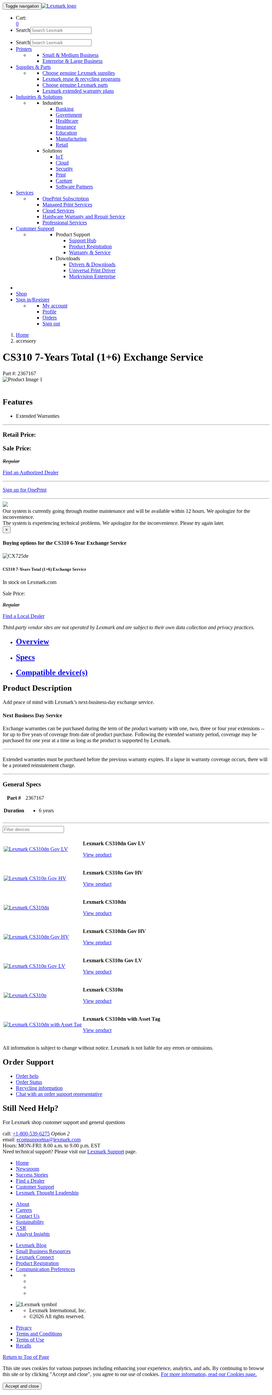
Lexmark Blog (31, 1245)
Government (69, 115)
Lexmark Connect (35, 1257)
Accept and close (22, 1386)
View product (97, 855)
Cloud (62, 163)
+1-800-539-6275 (31, 1133)
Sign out (51, 323)
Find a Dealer (30, 1181)
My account (54, 305)
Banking (65, 109)
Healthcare (67, 121)
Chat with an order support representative (59, 1094)
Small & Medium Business (70, 55)
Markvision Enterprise (92, 276)
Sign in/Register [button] (32, 299)
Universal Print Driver (92, 270)
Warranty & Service (89, 252)
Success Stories (32, 1175)
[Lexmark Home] (58, 6)
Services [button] (25, 192)
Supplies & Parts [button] (33, 67)
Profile (49, 311)
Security (64, 169)
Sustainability (30, 1222)
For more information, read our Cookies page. (209, 1374)
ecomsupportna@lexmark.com (49, 1139)
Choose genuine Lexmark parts (75, 85)
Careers (24, 1210)
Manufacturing (71, 139)
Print (61, 174)
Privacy (24, 1328)
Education (66, 133)
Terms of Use (30, 1339)
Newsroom (27, 1169)
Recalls (23, 1345)
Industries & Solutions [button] (39, 97)
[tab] (142, 641)
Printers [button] (24, 49)
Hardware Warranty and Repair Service (83, 216)
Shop (21, 293)
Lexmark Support (105, 1151)
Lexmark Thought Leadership (47, 1193)
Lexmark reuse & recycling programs (81, 79)
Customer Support (35, 1187)
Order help (27, 1076)
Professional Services (64, 222)
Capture (64, 180)
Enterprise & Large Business (72, 61)
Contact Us (27, 1216)
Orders (49, 317)
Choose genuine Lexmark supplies (78, 73)
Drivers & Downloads (92, 264)
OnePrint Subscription (65, 198)
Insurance (66, 127)
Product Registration (90, 246)
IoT (59, 157)
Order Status (29, 1082)
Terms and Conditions (39, 1334)
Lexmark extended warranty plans (78, 91)
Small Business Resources (43, 1251)
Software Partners (74, 186)
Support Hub (82, 240)
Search (23, 30)
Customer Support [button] (35, 228)
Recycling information (39, 1088)
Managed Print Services (67, 204)
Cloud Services (58, 210)
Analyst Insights (33, 1234)
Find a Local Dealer (23, 616)
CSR (21, 1228)
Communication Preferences (45, 1269)
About (22, 1204)
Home (22, 335)
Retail (62, 145)
